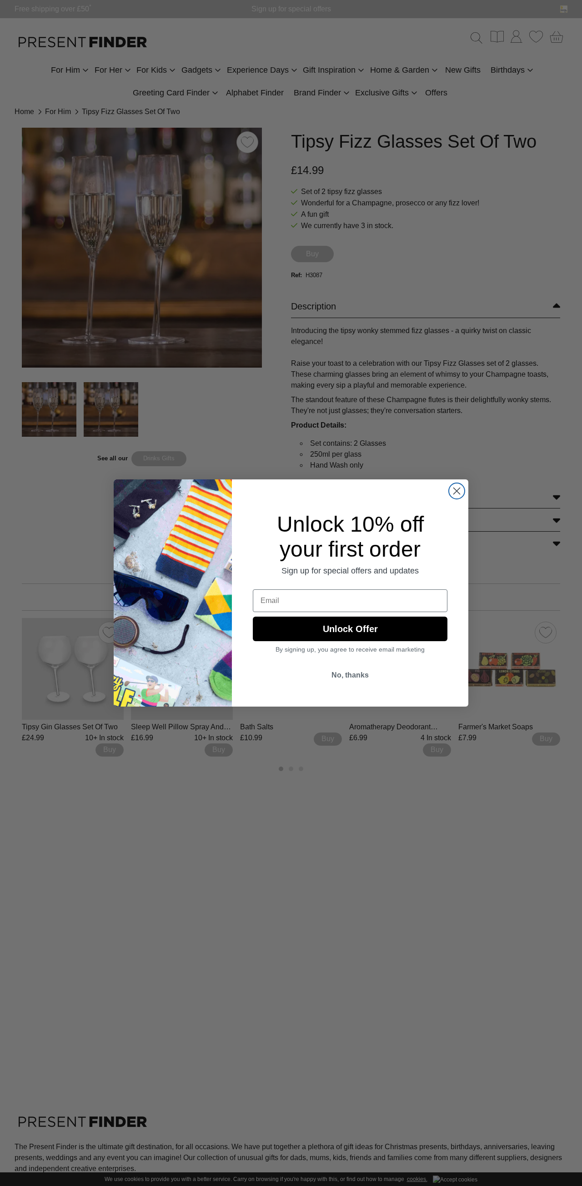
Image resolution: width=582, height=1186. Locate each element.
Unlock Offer (350, 629)
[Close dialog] (457, 491)
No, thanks (350, 675)
